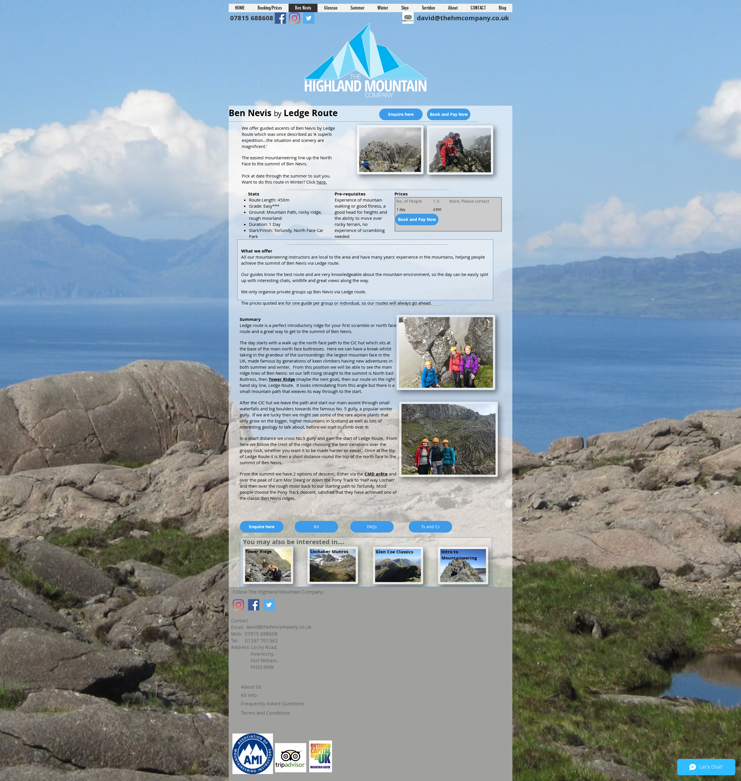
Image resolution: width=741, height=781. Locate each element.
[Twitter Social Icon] (269, 604)
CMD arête (376, 474)
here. (322, 182)
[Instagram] (238, 604)
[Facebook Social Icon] (280, 18)
